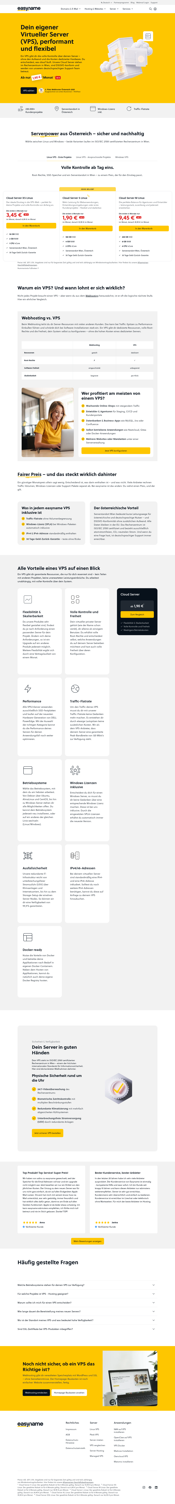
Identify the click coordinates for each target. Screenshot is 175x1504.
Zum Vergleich (137, 614)
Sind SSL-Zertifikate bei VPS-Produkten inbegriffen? (45, 1329)
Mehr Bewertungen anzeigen (87, 1241)
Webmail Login (142, 2)
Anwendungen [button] (122, 1422)
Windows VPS (121, 157)
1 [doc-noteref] (143, 604)
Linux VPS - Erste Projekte (59, 157)
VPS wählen (28, 90)
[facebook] (150, 1487)
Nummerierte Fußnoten (27, 268)
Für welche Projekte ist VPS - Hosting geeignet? (43, 1293)
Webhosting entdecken (36, 1392)
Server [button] (93, 1422)
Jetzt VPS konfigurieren (116, 450)
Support (154, 2)
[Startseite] (29, 9)
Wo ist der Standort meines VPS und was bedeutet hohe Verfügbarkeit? (55, 1320)
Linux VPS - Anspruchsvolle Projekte (93, 157)
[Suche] (150, 9)
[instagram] (144, 1487)
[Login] (155, 9)
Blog (133, 2)
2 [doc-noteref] (22, 212)
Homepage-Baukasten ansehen (69, 1392)
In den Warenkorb (31, 225)
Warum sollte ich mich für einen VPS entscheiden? (44, 1302)
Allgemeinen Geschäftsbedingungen (78, 1482)
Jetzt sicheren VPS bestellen (47, 1133)
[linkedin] (156, 1487)
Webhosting (92, 295)
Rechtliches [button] (72, 1422)
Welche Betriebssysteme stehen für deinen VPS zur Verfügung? (51, 1285)
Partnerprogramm (121, 2)
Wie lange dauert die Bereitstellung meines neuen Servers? (49, 1311)
